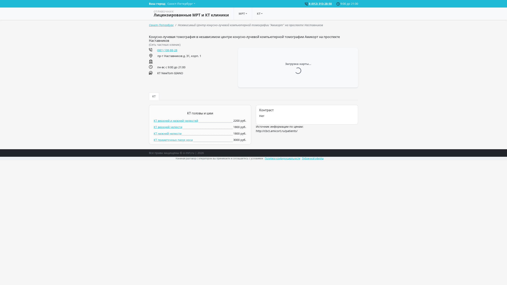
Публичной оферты (313, 158)
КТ (258, 13)
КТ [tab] (154, 96)
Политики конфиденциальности (282, 158)
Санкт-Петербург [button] (180, 4)
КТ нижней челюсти (167, 133)
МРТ (242, 13)
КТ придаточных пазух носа (173, 140)
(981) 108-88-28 (167, 50)
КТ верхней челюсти (168, 127)
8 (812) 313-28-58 (320, 4)
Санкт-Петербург (161, 25)
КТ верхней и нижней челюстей (176, 121)
